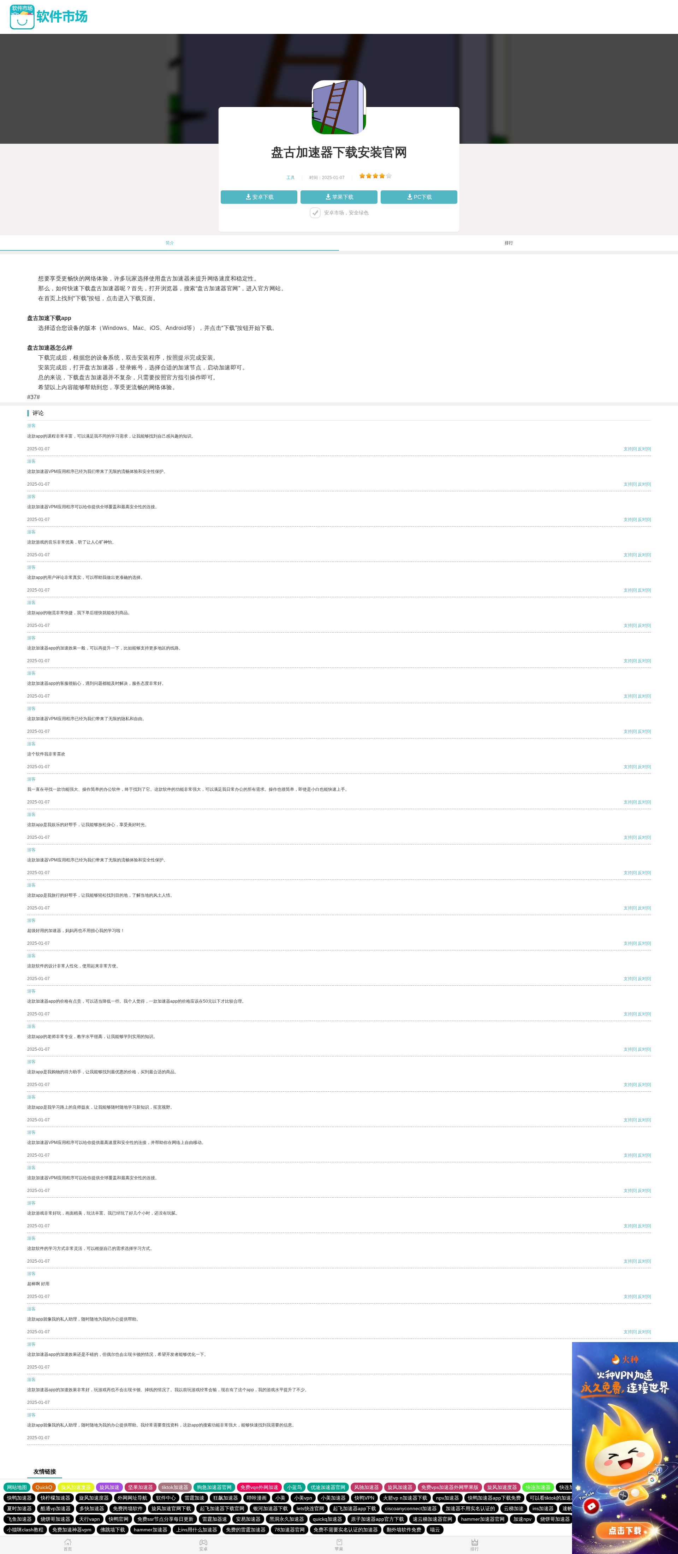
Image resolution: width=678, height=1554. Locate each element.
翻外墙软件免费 (404, 1529)
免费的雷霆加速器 (246, 1529)
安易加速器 (248, 1519)
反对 (642, 448)
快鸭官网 (119, 1519)
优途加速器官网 (328, 1487)
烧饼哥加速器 (55, 1519)
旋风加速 (109, 1487)
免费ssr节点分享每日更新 (165, 1519)
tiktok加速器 (175, 1487)
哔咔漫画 (257, 1498)
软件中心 (166, 1498)
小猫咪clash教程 (25, 1529)
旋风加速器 (400, 1487)
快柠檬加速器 (55, 1498)
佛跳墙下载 (112, 1529)
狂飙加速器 (225, 1498)
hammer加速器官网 (483, 1519)
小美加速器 (333, 1498)
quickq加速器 (327, 1519)
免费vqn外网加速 (259, 1487)
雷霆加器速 (214, 1519)
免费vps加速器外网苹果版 (449, 1487)
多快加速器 (91, 1508)
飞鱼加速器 (19, 1519)
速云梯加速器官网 (432, 1519)
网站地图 (17, 1487)
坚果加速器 (140, 1487)
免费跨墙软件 (128, 1508)
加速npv (522, 1519)
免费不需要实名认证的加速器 (346, 1529)
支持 (628, 448)
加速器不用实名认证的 (470, 1508)
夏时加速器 (19, 1508)
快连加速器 (538, 1487)
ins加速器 (543, 1508)
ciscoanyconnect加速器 (411, 1508)
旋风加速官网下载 (171, 1508)
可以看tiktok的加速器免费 (558, 1498)
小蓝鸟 (294, 1487)
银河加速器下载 (270, 1508)
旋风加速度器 (76, 1487)
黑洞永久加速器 (286, 1519)
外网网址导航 (132, 1498)
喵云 (435, 1529)
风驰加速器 (366, 1487)
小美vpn (303, 1498)
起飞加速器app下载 (354, 1508)
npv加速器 (447, 1498)
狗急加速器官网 (214, 1487)
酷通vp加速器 (56, 1508)
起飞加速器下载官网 (222, 1508)
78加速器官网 (289, 1529)
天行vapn (89, 1519)
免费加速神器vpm (71, 1529)
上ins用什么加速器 (196, 1529)
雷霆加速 (194, 1498)
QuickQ (44, 1487)
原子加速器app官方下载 (377, 1519)
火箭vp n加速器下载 (405, 1498)
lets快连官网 (310, 1508)
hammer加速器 (150, 1529)
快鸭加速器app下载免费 (494, 1498)
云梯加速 (514, 1508)
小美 (280, 1498)
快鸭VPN (364, 1498)
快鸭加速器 (19, 1498)
